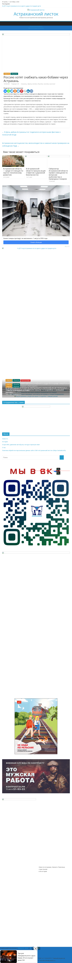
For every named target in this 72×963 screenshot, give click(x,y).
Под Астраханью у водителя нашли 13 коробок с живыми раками (35, 391)
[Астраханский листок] (3, 22)
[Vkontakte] (5, 91)
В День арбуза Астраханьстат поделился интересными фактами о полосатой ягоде (31, 133)
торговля (46, 84)
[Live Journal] (25, 91)
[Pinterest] (21, 91)
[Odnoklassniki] (15, 91)
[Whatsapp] (8, 91)
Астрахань (24, 84)
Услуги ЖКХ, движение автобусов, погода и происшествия (21, 444)
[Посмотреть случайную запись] (69, 22)
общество (40, 84)
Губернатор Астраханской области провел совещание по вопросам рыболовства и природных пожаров (58, 174)
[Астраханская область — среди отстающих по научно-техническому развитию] (13, 156)
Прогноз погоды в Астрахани (36, 28)
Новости (6, 74)
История (5, 442)
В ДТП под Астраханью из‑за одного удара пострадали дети (21, 6)
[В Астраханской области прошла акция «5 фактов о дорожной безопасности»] (36, 156)
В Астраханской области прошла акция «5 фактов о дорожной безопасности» (35, 172)
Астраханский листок (36, 14)
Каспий (35, 84)
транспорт (52, 84)
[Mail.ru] (31, 91)
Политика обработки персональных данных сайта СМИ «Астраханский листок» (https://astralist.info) (34, 450)
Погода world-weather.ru (36, 26)
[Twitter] (18, 91)
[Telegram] (11, 91)
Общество (14, 74)
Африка (29, 84)
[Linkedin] (28, 91)
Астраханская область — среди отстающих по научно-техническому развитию (13, 172)
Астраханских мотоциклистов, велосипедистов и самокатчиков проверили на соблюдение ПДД (35, 144)
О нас (4, 447)
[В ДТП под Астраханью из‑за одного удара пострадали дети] (36, 248)
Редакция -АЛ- (15, 84)
